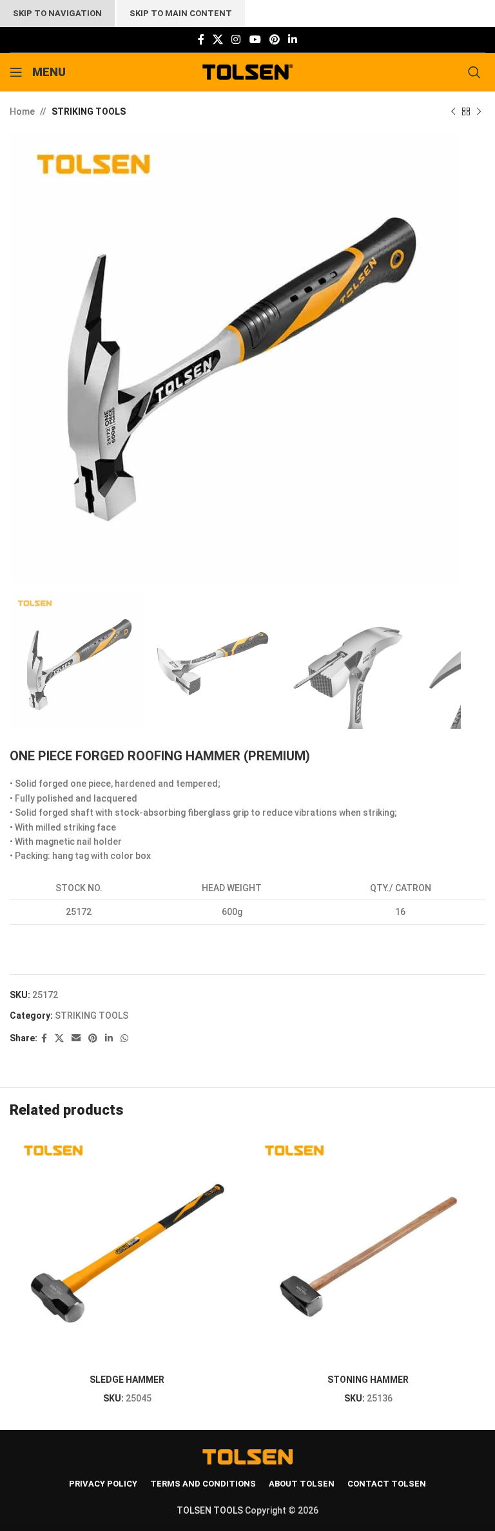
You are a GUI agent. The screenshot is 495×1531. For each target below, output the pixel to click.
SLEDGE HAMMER (127, 1379)
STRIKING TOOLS (89, 111)
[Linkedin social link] (293, 40)
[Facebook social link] (200, 40)
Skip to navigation (57, 13)
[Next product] (478, 111)
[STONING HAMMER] (368, 1250)
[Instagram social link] (236, 40)
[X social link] (217, 40)
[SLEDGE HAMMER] (127, 1250)
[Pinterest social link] (274, 40)
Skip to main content (181, 13)
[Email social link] (76, 1038)
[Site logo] (247, 71)
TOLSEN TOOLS (210, 1510)
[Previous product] (453, 111)
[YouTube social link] (255, 40)
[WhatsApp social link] (124, 1038)
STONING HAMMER (368, 1379)
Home (22, 111)
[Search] (476, 72)
